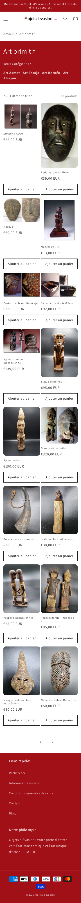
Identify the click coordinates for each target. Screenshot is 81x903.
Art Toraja (31, 72)
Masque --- (10, 226)
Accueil (8, 34)
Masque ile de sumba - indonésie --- (17, 701)
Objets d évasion (45, 894)
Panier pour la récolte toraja (20, 303)
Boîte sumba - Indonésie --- (58, 539)
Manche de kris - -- (52, 246)
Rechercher (17, 773)
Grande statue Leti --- (54, 448)
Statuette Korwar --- (15, 133)
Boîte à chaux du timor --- (18, 539)
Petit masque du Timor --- (57, 172)
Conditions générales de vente (31, 793)
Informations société (24, 783)
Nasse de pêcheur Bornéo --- (58, 700)
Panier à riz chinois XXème (57, 303)
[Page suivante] (53, 742)
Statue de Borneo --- (53, 381)
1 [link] (28, 742)
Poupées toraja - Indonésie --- (59, 619)
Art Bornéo (51, 72)
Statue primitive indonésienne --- (14, 361)
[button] (6, 19)
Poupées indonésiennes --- (20, 617)
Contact (14, 803)
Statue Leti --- (11, 460)
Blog (12, 813)
